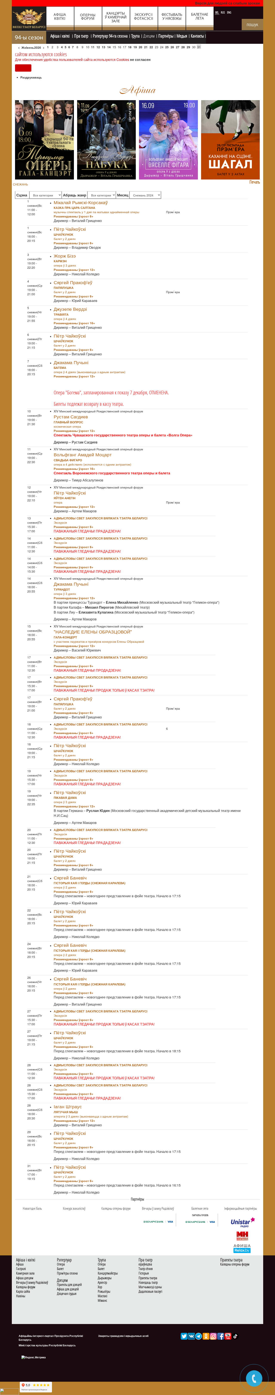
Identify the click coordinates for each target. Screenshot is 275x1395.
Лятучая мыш (66, 1112)
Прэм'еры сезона (67, 1273)
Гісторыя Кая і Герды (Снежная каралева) (89, 883)
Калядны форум (25, 1287)
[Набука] (106, 139)
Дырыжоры (105, 1278)
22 (151, 47)
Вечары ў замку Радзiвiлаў (32, 1282)
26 (172, 47)
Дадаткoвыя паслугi (150, 1291)
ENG (229, 12)
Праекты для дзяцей (69, 1284)
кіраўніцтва (145, 1264)
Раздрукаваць (31, 77)
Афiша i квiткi (60, 35)
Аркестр (102, 1282)
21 (146, 47)
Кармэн (60, 261)
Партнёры (165, 35)
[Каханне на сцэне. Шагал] (230, 139)
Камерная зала (25, 1273)
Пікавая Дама (65, 797)
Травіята (61, 314)
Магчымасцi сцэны (150, 1287)
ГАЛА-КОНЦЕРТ (65, 637)
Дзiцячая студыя (66, 1293)
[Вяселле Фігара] (168, 139)
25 (167, 47)
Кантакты (197, 35)
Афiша (20, 1264)
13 (103, 47)
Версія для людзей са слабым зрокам (227, 3)
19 (135, 47)
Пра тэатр (81, 35)
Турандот (62, 589)
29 (188, 47)
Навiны (20, 1296)
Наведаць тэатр (148, 1282)
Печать (254, 181)
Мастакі (102, 1296)
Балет (60, 1268)
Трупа (135, 35)
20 (140, 47)
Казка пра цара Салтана (74, 207)
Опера (61, 1264)
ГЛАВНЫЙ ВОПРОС (68, 422)
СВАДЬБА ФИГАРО (68, 460)
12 (98, 47)
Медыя (182, 35)
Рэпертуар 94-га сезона (110, 35)
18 (129, 47)
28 (183, 47)
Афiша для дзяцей (68, 1289)
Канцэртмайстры (108, 1273)
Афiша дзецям (24, 1278)
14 (109, 47)
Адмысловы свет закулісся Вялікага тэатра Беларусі (100, 518)
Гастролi (21, 1268)
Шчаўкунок (63, 234)
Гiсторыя (144, 1273)
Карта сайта (23, 1291)
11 (93, 47)
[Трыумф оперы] (44, 139)
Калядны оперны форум (234, 1264)
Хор (100, 1287)
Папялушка (63, 287)
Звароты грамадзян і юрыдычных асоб (123, 1336)
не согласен (140, 59)
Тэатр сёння (146, 1268)
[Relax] (242, 1248)
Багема (60, 367)
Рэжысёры (104, 1291)
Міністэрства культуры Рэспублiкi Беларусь (47, 1345)
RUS (223, 12)
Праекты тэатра (148, 1278)
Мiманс (102, 1300)
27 (177, 47)
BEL (217, 12)
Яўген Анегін (64, 498)
